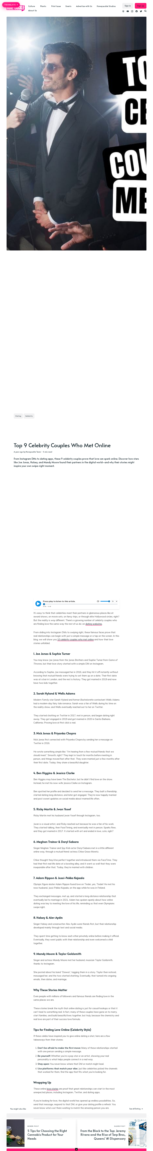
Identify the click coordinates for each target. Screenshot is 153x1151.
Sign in (128, 5)
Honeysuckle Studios (106, 6)
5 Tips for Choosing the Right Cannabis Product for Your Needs (47, 1134)
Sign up (140, 5)
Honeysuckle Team (33, 451)
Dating (18, 416)
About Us (32, 10)
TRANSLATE (11, 5)
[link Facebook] (137, 11)
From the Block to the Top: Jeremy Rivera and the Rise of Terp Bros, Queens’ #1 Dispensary (103, 1134)
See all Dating (134, 1109)
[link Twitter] (141, 11)
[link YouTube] (128, 11)
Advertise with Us (84, 6)
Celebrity (29, 416)
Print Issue (56, 6)
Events (68, 6)
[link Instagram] (132, 11)
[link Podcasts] (123, 11)
